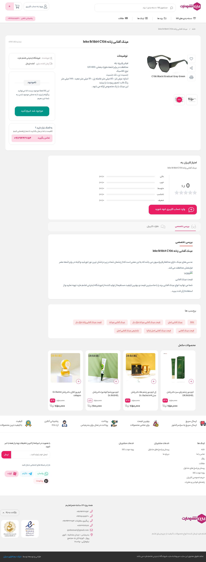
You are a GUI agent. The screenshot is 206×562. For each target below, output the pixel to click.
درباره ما (166, 454)
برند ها (160, 18)
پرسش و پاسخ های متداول (194, 468)
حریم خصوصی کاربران (196, 477)
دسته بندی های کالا (184, 18)
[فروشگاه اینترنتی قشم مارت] (190, 6)
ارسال (6, 454)
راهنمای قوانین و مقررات (195, 482)
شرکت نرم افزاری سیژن (12, 556)
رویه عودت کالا (199, 473)
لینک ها (141, 18)
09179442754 (22, 138)
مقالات (121, 18)
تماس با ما (201, 454)
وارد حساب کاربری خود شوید (170, 209)
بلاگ (203, 459)
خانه (192, 29)
